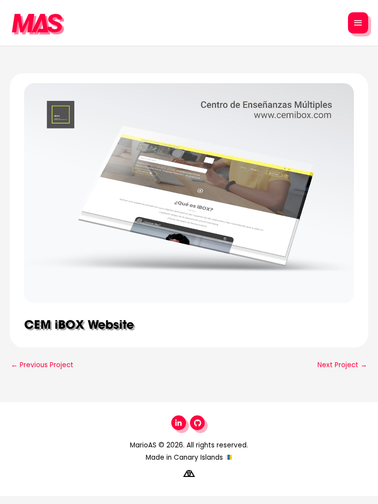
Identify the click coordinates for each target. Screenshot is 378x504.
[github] (198, 422)
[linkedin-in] (180, 422)
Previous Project (42, 365)
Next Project (342, 365)
